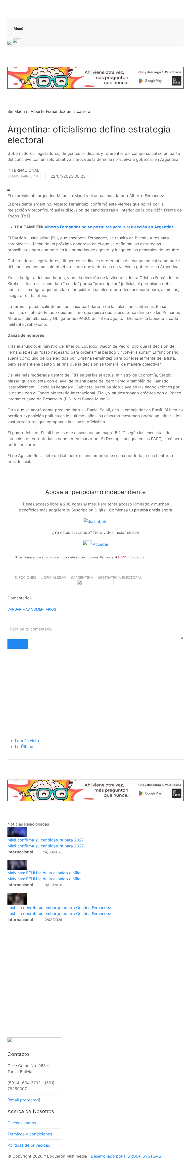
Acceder (100, 544)
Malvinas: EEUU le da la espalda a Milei (44, 872)
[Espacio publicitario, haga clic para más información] (95, 77)
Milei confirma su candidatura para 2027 (45, 839)
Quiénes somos (21, 1122)
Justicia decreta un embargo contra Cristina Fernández (59, 907)
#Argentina (82, 577)
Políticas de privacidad (28, 1145)
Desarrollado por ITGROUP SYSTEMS (126, 1156)
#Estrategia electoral (120, 577)
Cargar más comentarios (31, 609)
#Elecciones (24, 577)
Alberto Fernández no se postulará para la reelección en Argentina (108, 226)
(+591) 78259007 (131, 557)
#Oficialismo (53, 577)
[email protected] (23, 1099)
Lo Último (24, 746)
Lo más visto (27, 740)
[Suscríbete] (95, 520)
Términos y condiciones (29, 1133)
